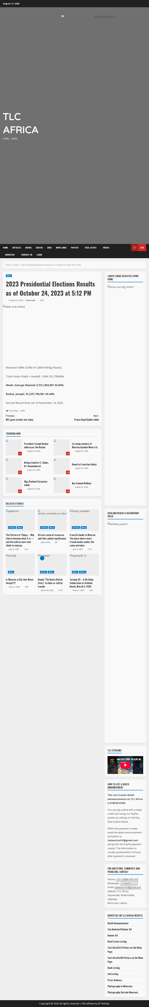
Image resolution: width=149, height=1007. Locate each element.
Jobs (49, 247)
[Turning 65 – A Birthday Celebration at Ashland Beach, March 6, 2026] (84, 565)
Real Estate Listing (117, 941)
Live (142, 247)
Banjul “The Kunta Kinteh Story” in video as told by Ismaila (50, 583)
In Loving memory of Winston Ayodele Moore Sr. (62, 447)
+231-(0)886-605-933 (127, 879)
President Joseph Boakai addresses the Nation (14, 447)
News (9, 276)
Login (39, 254)
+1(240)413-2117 (129, 883)
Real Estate (90, 247)
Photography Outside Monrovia (123, 992)
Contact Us (26, 254)
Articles (16, 247)
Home (5, 247)
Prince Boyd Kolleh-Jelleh (86, 417)
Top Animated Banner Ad (120, 929)
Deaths (39, 247)
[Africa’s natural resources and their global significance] (52, 520)
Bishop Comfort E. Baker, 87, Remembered (14, 466)
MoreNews (88, 1003)
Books (28, 247)
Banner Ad (113, 935)
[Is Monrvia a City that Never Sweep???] (20, 565)
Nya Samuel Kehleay (62, 485)
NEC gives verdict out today (19, 417)
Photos (74, 247)
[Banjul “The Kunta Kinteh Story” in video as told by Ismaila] (52, 565)
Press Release (115, 980)
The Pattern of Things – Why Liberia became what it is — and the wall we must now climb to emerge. (20, 540)
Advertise (10, 254)
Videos (106, 247)
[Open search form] (127, 251)
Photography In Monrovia (120, 986)
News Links (61, 247)
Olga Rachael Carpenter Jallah (14, 485)
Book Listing (114, 968)
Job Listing (113, 974)
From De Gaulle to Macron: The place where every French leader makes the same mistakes (83, 540)
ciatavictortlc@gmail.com (127, 887)
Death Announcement (118, 923)
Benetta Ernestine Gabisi (62, 466)
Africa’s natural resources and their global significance (52, 536)
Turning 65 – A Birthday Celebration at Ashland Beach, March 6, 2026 (81, 583)
